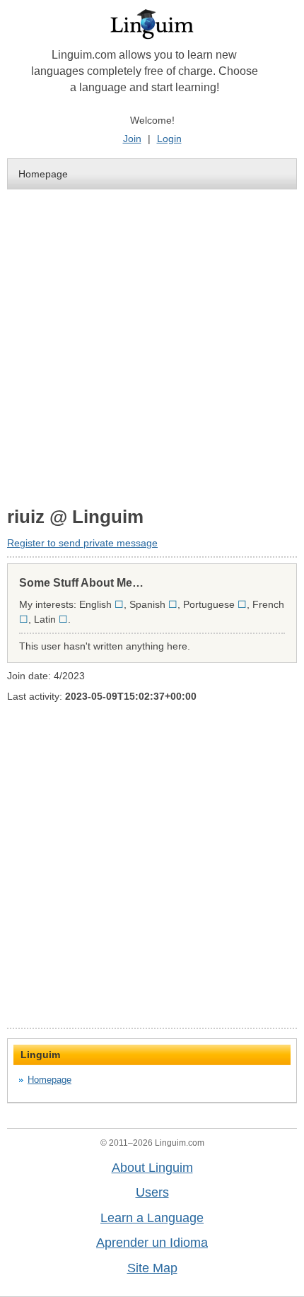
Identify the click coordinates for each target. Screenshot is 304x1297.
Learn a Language (152, 1218)
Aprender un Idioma (152, 1243)
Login (169, 138)
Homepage (43, 174)
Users (152, 1192)
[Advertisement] (152, 347)
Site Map (152, 1268)
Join (132, 138)
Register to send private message (82, 542)
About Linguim (152, 1168)
